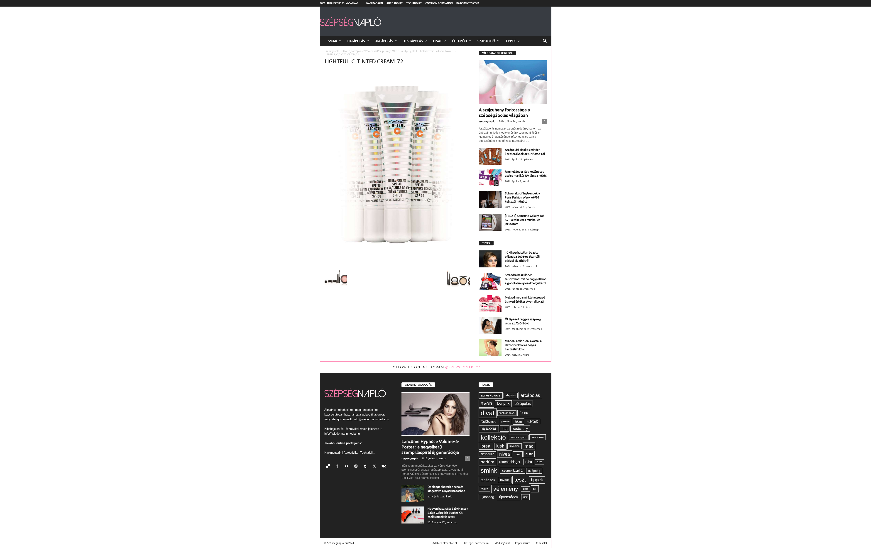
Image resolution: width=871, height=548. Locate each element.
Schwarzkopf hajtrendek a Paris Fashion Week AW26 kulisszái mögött (522, 197)
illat (504, 428)
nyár (518, 454)
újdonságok (508, 497)
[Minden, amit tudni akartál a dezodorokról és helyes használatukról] (490, 347)
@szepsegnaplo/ (462, 367)
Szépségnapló (332, 51)
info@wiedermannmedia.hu (371, 419)
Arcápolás (384, 41)
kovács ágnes (518, 437)
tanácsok (488, 480)
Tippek (511, 41)
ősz (525, 497)
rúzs (539, 462)
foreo (523, 413)
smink (489, 470)
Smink (332, 41)
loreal (486, 446)
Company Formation (439, 3)
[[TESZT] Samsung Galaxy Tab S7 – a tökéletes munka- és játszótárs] (490, 222)
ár (535, 488)
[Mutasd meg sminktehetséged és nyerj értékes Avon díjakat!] (490, 303)
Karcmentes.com (467, 3)
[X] (375, 466)
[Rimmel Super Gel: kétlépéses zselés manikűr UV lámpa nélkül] (490, 177)
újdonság (487, 497)
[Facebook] (338, 466)
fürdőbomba (488, 421)
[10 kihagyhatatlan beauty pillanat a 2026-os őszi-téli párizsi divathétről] (490, 258)
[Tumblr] (366, 466)
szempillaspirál (512, 470)
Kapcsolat (541, 543)
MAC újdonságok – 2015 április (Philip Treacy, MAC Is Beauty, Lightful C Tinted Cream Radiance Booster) (398, 51)
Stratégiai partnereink (476, 543)
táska (484, 489)
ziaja (525, 488)
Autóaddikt (395, 3)
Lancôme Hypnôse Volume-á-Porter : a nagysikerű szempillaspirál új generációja (430, 447)
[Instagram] (357, 466)
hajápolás (489, 428)
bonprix (503, 403)
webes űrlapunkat (373, 414)
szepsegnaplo (487, 121)
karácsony (520, 429)
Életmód (459, 41)
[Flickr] (347, 466)
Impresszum (522, 543)
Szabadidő (486, 41)
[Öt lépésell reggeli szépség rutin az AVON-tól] (490, 325)
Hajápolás (356, 41)
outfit (529, 454)
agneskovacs (491, 395)
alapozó (511, 395)
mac (529, 446)
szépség (534, 470)
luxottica (514, 446)
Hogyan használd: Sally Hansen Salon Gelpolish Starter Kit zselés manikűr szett (448, 512)
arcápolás (530, 395)
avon (486, 403)
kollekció (493, 437)
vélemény (505, 489)
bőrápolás (523, 404)
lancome (537, 437)
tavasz (504, 480)
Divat (437, 41)
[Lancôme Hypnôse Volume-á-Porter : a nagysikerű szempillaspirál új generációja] (435, 414)
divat (487, 413)
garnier (505, 421)
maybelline (487, 454)
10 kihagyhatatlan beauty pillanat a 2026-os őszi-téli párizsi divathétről (522, 256)
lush (500, 446)
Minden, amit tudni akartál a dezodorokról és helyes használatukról (523, 345)
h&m (518, 421)
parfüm (487, 462)
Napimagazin (374, 3)
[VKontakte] (384, 466)
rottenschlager (509, 462)
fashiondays (506, 413)
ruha (528, 462)
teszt (520, 480)
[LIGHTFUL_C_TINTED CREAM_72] (397, 166)
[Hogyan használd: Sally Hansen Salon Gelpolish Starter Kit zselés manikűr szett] (412, 515)
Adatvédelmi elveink (445, 543)
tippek (537, 479)
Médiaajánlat (502, 543)
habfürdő (532, 421)
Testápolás (413, 41)
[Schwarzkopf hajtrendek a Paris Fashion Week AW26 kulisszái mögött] (490, 199)
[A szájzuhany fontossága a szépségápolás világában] (513, 82)
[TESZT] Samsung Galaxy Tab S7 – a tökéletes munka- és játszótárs (525, 219)
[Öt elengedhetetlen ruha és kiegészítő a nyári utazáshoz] (412, 493)
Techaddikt (414, 3)
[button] (545, 41)
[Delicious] (329, 466)
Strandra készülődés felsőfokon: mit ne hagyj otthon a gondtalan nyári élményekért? (525, 279)
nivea (504, 454)
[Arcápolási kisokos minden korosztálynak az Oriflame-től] (490, 156)
